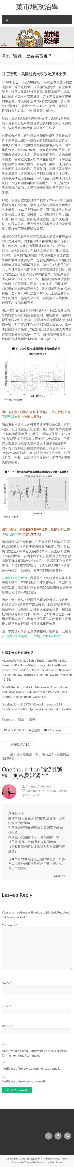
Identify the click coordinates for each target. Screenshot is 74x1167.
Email (6, 1006)
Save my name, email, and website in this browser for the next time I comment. (35, 1053)
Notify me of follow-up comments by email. (31, 1068)
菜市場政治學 (37, 6)
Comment (9, 925)
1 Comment (54, 730)
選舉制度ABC (18, 744)
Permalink (33, 795)
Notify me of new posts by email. (23, 1081)
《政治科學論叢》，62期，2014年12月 (32, 636)
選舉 (32, 719)
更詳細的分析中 (16, 578)
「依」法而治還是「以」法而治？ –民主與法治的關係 (35, 756)
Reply (62, 876)
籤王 (21, 719)
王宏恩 (36, 730)
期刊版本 (11, 416)
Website (7, 1026)
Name (7, 983)
